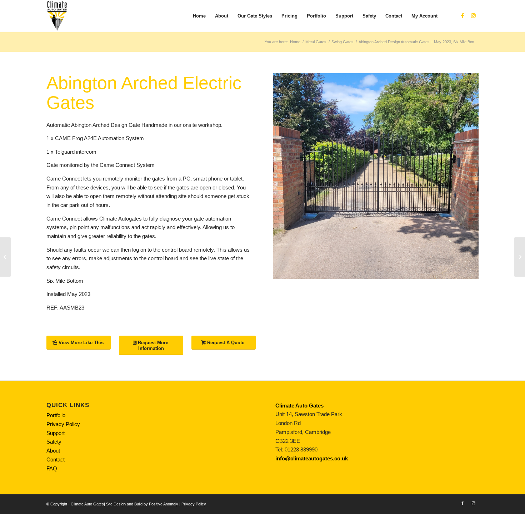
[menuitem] (199, 16)
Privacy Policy (63, 424)
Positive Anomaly (163, 504)
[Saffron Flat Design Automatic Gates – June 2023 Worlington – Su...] (5, 257)
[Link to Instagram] (473, 15)
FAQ (51, 468)
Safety (53, 442)
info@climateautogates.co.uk (311, 458)
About (53, 451)
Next (462, 176)
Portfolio (55, 415)
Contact (55, 459)
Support (55, 433)
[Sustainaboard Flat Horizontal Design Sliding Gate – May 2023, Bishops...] (519, 257)
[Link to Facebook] (462, 15)
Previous (289, 176)
